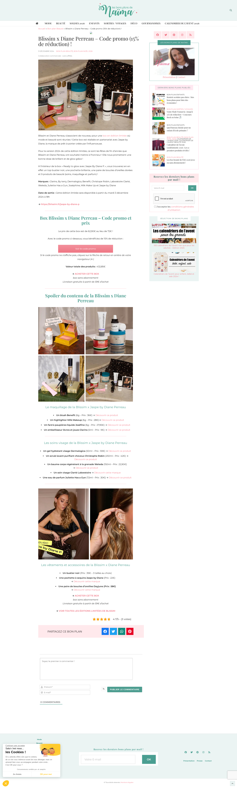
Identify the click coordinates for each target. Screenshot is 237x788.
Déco (134, 23)
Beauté (60, 23)
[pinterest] (174, 35)
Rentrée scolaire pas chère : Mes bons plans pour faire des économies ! (180, 100)
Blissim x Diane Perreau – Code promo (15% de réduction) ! (88, 41)
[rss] (190, 35)
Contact (181, 77)
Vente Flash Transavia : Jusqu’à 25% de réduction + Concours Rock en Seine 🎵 (180, 114)
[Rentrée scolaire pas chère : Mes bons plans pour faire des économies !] (159, 99)
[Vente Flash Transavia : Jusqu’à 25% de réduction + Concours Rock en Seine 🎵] (159, 113)
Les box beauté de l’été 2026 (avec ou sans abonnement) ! (181, 161)
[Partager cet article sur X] (113, 631)
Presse (200, 761)
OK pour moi (46, 774)
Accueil (41, 28)
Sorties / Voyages (115, 23)
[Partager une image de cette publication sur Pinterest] (129, 631)
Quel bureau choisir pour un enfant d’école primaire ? (179, 129)
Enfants (94, 23)
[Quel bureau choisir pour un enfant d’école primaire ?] (159, 128)
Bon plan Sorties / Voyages (180, 109)
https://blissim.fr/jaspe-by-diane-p (60, 204)
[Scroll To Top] (232, 783)
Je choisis (17, 774)
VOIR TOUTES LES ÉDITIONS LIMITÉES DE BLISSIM (87, 611)
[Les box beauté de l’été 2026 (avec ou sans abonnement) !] (159, 160)
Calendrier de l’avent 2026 (182, 23)
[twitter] (166, 35)
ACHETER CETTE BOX (87, 274)
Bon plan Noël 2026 (83, 51)
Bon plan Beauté (55, 28)
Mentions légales (127, 782)
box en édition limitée (115, 135)
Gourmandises (151, 23)
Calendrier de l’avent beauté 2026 (180, 141)
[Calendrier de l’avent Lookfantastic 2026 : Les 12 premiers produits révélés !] (159, 144)
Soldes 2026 (77, 23)
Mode (48, 23)
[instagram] (182, 35)
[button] (5, 783)
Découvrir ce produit (106, 415)
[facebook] (157, 35)
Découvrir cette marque (107, 472)
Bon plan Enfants (175, 95)
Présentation (169, 77)
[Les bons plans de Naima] (118, 10)
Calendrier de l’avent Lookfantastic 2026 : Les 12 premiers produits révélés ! (178, 147)
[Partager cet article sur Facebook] (105, 631)
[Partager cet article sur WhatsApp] (121, 631)
